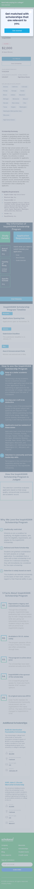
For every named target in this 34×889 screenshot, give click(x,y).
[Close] (30, 12)
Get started (17, 30)
